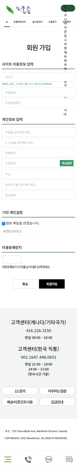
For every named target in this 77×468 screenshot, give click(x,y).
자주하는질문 (57, 391)
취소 (25, 283)
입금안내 (57, 401)
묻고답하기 (37, 21)
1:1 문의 (20, 391)
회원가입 (51, 283)
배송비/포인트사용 (20, 401)
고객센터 (66, 21)
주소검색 (66, 163)
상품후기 (52, 21)
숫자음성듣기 (26, 260)
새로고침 (35, 260)
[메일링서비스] (3, 223)
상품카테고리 (20, 21)
